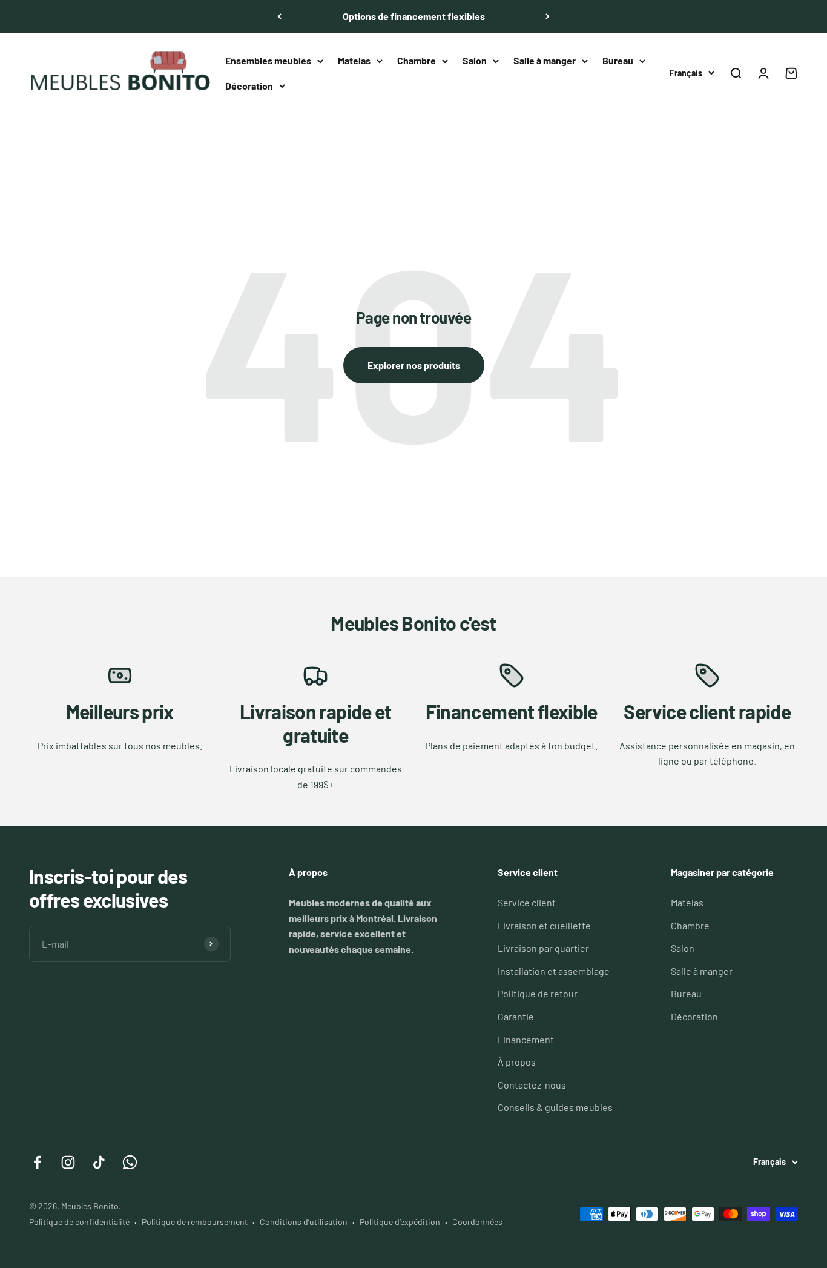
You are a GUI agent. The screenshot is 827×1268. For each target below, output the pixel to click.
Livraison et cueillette (544, 925)
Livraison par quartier (543, 948)
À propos (517, 1061)
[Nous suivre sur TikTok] (99, 1162)
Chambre (416, 60)
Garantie (516, 1016)
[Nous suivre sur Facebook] (37, 1162)
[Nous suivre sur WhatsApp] (130, 1162)
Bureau (617, 60)
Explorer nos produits (413, 365)
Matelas (354, 60)
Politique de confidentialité (79, 1222)
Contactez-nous (532, 1084)
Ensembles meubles (268, 60)
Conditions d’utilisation (304, 1222)
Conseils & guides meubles (555, 1107)
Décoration (249, 85)
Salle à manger (544, 60)
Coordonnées (477, 1222)
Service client (527, 902)
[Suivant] (547, 16)
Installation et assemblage (554, 971)
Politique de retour (538, 993)
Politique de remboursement (195, 1222)
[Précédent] (279, 16)
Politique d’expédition (400, 1222)
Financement (526, 1039)
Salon (475, 60)
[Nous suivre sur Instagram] (68, 1162)
